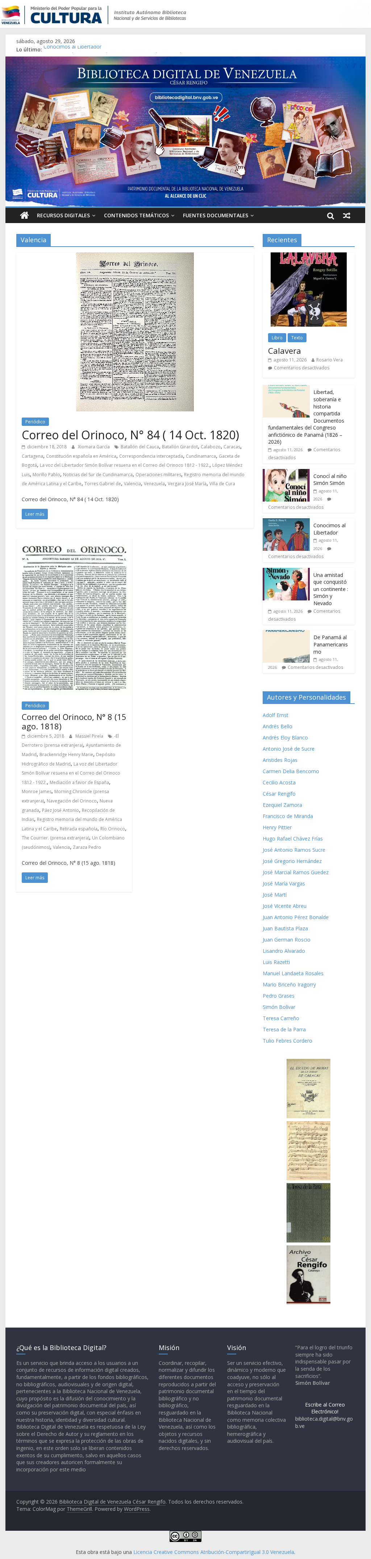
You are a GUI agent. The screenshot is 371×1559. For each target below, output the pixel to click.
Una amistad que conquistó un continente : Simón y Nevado (330, 589)
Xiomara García (94, 447)
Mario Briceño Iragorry (289, 984)
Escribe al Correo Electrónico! (325, 1408)
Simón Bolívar (279, 1006)
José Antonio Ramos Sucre (294, 849)
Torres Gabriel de (102, 484)
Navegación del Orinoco (72, 801)
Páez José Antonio (60, 810)
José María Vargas (284, 883)
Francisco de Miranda (288, 816)
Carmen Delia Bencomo (291, 771)
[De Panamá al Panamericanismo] (286, 633)
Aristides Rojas (280, 760)
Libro (277, 338)
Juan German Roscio (286, 939)
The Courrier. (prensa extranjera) (55, 838)
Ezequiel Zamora (282, 804)
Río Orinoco (112, 829)
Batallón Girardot (180, 447)
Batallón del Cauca (140, 447)
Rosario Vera (329, 360)
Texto (297, 338)
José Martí (275, 894)
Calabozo (211, 447)
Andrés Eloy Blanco (285, 737)
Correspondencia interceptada (151, 456)
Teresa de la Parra (284, 1029)
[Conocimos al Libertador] (286, 522)
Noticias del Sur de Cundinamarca (98, 475)
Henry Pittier (277, 827)
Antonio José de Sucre (288, 748)
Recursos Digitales (63, 215)
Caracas (232, 447)
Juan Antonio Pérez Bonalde (296, 917)
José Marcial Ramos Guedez (296, 872)
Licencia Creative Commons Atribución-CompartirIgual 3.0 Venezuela (213, 1551)
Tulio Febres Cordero (287, 1040)
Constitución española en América (81, 456)
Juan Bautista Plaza (285, 928)
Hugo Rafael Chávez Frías (293, 838)
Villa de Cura (222, 484)
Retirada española (78, 829)
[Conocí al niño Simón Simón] (286, 472)
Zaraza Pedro (87, 847)
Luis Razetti (276, 962)
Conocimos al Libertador (72, 49)
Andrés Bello (277, 726)
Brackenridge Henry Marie (66, 754)
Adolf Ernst (275, 715)
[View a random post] (347, 215)
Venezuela (154, 484)
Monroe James (36, 791)
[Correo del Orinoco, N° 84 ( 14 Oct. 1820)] (135, 257)
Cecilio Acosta (279, 782)
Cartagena (32, 456)
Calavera (284, 350)
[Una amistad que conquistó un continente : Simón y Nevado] (286, 571)
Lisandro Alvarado (284, 950)
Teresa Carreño (281, 1018)
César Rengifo (279, 793)
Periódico (35, 422)
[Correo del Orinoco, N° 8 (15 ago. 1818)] (74, 544)
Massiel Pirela (89, 736)
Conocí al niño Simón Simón (330, 480)
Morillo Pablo (46, 475)
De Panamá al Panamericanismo (330, 644)
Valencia (132, 484)
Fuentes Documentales (215, 215)
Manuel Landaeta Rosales (293, 973)
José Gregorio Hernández (292, 861)
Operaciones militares (158, 475)
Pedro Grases (279, 995)
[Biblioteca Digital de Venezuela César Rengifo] (185, 61)
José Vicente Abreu (285, 905)
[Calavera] (309, 256)
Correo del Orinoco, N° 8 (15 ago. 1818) (74, 721)
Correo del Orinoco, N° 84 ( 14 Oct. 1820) (130, 435)
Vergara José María (187, 484)
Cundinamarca (201, 456)
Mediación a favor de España (79, 782)
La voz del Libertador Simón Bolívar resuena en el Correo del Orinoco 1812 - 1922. (124, 465)
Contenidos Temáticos (136, 215)
